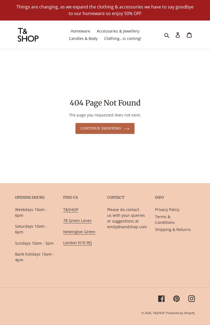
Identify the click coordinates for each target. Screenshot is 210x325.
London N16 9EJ (77, 242)
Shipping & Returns (173, 229)
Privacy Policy (167, 209)
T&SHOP (70, 209)
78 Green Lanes (77, 220)
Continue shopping (101, 128)
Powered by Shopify (180, 313)
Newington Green (79, 231)
